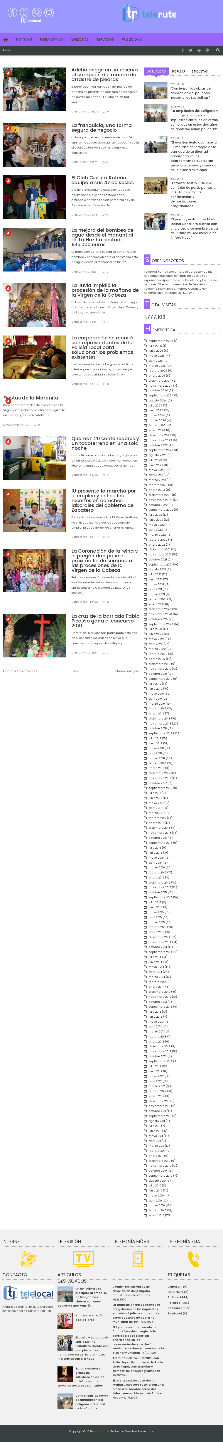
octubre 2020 (158, 619)
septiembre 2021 (160, 564)
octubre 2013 (158, 1002)
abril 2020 (156, 644)
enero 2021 (156, 604)
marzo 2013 (157, 1031)
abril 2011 (155, 1141)
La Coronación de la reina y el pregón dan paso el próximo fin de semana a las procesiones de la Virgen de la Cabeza (104, 561)
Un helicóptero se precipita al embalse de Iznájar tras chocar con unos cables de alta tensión (82, 1297)
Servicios (105, 39)
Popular (178, 71)
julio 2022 (155, 515)
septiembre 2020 (161, 624)
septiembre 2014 (160, 952)
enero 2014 (156, 987)
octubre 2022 (158, 505)
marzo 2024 (157, 420)
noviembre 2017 (160, 778)
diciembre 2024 (160, 381)
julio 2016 (155, 847)
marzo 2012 (157, 1086)
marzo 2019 (157, 704)
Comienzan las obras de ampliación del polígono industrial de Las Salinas (91, 1402)
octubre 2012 (158, 1056)
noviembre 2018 (160, 723)
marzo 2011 (156, 1146)
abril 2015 (155, 917)
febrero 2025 (158, 370)
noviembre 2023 (160, 440)
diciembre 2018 (159, 718)
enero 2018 (156, 768)
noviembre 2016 (160, 833)
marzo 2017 (157, 813)
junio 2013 (155, 1017)
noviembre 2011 (159, 1106)
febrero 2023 (158, 485)
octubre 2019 (158, 674)
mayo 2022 (157, 525)
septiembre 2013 (160, 1007)
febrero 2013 (157, 1036)
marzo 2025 (157, 366)
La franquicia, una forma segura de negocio (101, 127)
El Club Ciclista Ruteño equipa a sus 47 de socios (102, 180)
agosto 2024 (158, 400)
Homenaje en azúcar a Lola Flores (91, 1317)
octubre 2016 (158, 838)
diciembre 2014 (160, 937)
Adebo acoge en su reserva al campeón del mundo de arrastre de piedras (104, 74)
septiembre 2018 (160, 733)
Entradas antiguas (127, 671)
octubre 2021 (158, 559)
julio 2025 (155, 346)
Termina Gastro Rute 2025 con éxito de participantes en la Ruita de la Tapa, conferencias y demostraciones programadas (138, 1364)
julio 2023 (155, 460)
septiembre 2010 (160, 1176)
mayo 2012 (156, 1076)
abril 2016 (155, 863)
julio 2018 (155, 738)
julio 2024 (155, 405)
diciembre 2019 (159, 664)
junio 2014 (155, 962)
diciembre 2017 (159, 773)
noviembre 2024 (160, 386)
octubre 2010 (158, 1171)
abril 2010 (155, 1200)
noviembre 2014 (160, 942)
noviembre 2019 (160, 669)
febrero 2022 (158, 540)
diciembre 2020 (160, 609)
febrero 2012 (157, 1091)
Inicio (7, 50)
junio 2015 (155, 907)
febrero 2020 (158, 654)
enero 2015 (156, 932)
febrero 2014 (158, 982)
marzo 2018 (157, 758)
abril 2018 (155, 753)
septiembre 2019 (160, 679)
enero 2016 (156, 877)
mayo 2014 (156, 967)
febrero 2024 (158, 425)
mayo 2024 (157, 415)
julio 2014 (155, 957)
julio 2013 (155, 1012)
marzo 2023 (157, 480)
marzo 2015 (157, 922)
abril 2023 (156, 475)
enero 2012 (156, 1096)
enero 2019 (156, 713)
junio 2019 (155, 688)
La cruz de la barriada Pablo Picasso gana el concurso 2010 (105, 621)
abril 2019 (155, 699)
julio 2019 (155, 684)
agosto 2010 (157, 1181)
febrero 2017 (157, 818)
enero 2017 (156, 823)
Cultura (174, 1287)
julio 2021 (155, 574)
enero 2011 (156, 1156)
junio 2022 (156, 520)
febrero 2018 (157, 763)
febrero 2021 (157, 599)
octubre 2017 (158, 783)
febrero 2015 (157, 927)
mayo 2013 (156, 1022)
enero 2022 (157, 545)
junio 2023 (156, 465)
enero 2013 (156, 1041)
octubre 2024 (158, 390)
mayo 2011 (156, 1136)
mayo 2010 (156, 1195)
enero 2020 (157, 659)
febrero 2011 (157, 1151)
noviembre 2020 (160, 614)
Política (173, 1297)
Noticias (24, 39)
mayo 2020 (157, 639)
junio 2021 (155, 579)
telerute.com (101, 1431)
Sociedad (175, 1308)
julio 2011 (154, 1126)
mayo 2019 (156, 694)
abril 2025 (156, 361)
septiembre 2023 (161, 450)
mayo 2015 (156, 912)
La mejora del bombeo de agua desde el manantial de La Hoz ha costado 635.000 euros (102, 237)
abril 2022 (156, 529)
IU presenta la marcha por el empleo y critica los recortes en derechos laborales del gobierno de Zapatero (103, 501)
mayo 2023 (157, 470)
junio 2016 (155, 853)
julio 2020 (155, 629)
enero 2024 (157, 430)
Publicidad (132, 39)
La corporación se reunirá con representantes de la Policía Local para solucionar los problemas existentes (102, 347)
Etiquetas (200, 71)
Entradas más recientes (20, 671)
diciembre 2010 (159, 1161)
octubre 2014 (158, 947)
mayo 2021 (156, 584)
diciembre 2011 (159, 1101)
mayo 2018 (156, 748)
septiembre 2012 (160, 1061)
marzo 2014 (157, 977)
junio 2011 (155, 1131)
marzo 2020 (157, 649)
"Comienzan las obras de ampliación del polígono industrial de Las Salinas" (191, 93)
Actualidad (156, 71)
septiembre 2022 (161, 510)
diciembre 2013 (159, 992)
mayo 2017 (156, 803)
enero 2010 (156, 1215)
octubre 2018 (158, 728)
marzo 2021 (157, 594)
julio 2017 (155, 793)
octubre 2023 (158, 445)
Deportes (174, 1292)
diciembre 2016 (159, 828)
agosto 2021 (157, 569)
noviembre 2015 (160, 887)
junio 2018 (155, 743)
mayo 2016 (156, 858)
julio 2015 (155, 902)
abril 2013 (155, 1026)
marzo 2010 (157, 1205)
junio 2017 (155, 798)
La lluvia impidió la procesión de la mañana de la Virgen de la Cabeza (105, 290)
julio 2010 (155, 1185)
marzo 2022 (157, 535)
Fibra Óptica (51, 39)
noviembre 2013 (160, 997)
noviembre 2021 (160, 554)
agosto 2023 (158, 455)
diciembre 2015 (159, 882)
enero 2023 (157, 490)
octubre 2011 (157, 1111)
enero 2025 (157, 375)
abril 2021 (155, 589)
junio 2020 (156, 634)
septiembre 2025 (161, 341)
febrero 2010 (157, 1210)
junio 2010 (155, 1190)
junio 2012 (155, 1071)
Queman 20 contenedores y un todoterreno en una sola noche (105, 443)
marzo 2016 (157, 867)
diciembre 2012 (159, 1046)
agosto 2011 (157, 1121)
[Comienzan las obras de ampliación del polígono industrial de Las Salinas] (155, 93)
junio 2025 (156, 351)
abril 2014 (155, 972)
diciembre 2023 (160, 435)
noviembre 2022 (160, 500)
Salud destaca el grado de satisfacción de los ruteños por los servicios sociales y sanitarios (80, 1377)
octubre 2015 (158, 892)
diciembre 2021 (159, 549)
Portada (174, 1303)
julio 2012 (155, 1066)
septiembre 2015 (160, 897)
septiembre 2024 (161, 395)
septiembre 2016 (160, 843)
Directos (79, 39)
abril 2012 (155, 1081)
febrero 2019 (157, 708)
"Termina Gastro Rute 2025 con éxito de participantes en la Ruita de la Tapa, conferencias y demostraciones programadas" (194, 194)
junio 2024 (156, 410)
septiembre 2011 (160, 1116)
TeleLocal (175, 1313)
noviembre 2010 (160, 1166)
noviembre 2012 (160, 1051)
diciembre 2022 (160, 495)
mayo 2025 (157, 356)
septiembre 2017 (160, 788)
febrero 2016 (157, 872)
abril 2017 (155, 808)
